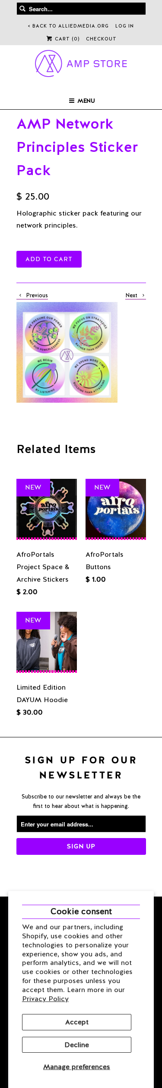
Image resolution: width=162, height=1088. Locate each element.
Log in (124, 26)
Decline (76, 1044)
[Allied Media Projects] (81, 65)
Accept (77, 1021)
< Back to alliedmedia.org (68, 26)
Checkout (101, 39)
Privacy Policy (45, 998)
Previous (36, 295)
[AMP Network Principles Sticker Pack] (67, 352)
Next (132, 295)
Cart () (66, 39)
